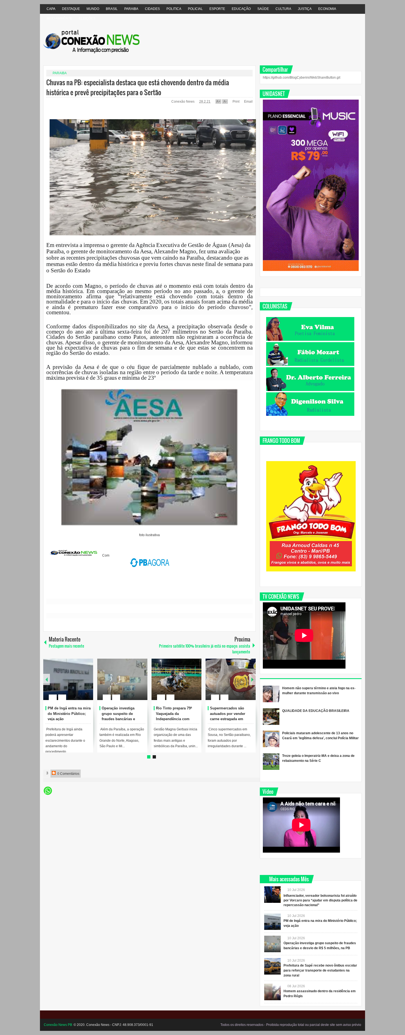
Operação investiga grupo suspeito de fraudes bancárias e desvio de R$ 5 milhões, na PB (122, 719)
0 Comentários (67, 774)
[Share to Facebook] (72, 684)
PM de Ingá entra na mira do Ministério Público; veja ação (69, 713)
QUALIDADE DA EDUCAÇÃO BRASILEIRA (315, 711)
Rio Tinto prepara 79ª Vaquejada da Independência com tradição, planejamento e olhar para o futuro (177, 719)
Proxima (46, 679)
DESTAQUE (71, 9)
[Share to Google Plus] (86, 684)
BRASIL (112, 9)
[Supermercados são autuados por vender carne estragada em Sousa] (231, 679)
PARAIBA (131, 9)
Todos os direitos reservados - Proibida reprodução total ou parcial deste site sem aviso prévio (290, 1025)
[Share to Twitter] (79, 684)
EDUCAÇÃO (241, 9)
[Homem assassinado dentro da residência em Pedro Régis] (272, 992)
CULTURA (283, 9)
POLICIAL (195, 9)
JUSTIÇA (305, 9)
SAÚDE (263, 9)
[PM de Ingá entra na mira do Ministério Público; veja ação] (68, 679)
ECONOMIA (327, 9)
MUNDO (93, 9)
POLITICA (173, 9)
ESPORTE (217, 9)
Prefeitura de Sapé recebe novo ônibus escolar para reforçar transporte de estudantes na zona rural (320, 970)
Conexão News (183, 101)
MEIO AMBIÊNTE (59, 18)
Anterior (252, 679)
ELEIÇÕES (87, 18)
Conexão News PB (58, 1025)
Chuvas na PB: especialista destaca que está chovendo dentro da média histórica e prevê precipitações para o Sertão (137, 87)
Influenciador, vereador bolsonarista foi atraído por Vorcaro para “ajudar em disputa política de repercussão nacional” (320, 900)
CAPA (51, 9)
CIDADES (152, 9)
